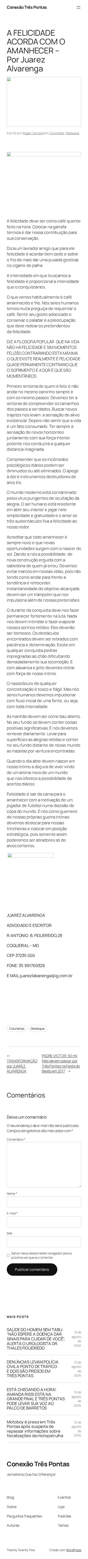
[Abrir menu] (78, 7)
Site (9, 1233)
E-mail (12, 1213)
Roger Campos (33, 133)
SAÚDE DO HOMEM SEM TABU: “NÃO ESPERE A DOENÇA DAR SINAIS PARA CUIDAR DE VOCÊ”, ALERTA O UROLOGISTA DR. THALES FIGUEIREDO (36, 1338)
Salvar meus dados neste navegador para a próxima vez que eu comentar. (41, 1255)
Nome (12, 1193)
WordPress (73, 1550)
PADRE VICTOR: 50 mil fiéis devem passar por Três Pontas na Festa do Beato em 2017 (61, 1063)
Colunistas (56, 133)
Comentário (16, 1139)
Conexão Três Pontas (27, 7)
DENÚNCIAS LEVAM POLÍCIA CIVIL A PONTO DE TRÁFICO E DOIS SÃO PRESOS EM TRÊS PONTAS (32, 1369)
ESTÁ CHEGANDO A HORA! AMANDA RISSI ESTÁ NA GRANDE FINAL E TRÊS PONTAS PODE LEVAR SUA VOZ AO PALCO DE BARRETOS (36, 1398)
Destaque (72, 133)
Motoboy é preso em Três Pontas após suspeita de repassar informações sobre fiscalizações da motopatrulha (35, 1429)
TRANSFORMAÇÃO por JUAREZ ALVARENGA (22, 1065)
